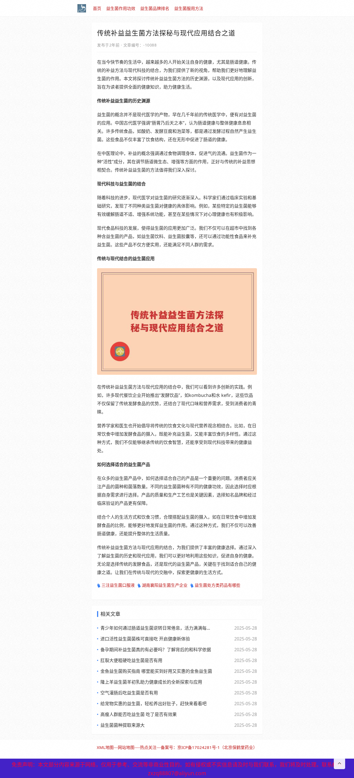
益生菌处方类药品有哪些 (217, 585)
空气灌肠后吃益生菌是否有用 (129, 693)
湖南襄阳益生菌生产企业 (165, 585)
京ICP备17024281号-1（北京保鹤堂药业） (217, 747)
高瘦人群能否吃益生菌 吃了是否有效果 (138, 714)
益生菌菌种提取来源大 (122, 725)
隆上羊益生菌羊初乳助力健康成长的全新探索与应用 (151, 682)
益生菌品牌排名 (154, 8)
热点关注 (148, 747)
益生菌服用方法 (188, 8)
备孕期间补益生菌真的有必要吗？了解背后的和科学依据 (155, 650)
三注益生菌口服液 (118, 585)
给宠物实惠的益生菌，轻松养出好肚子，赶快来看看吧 (153, 704)
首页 (97, 8)
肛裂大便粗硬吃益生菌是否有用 (131, 660)
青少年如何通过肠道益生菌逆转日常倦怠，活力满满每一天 (156, 628)
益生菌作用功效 (120, 8)
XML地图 (105, 747)
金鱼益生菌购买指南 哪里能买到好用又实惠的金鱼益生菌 (156, 671)
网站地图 (126, 747)
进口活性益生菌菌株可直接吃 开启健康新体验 (145, 639)
